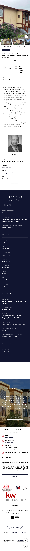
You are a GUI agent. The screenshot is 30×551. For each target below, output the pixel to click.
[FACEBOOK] (8, 527)
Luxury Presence (19, 532)
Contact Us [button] (15, 417)
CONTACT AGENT (15, 184)
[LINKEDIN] (17, 527)
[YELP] (21, 527)
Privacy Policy (20, 471)
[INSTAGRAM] (12, 527)
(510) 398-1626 (9, 442)
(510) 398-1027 (6, 167)
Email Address (7, 457)
